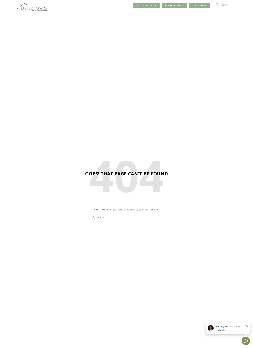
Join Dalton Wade (146, 6)
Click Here (99, 209)
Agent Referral (174, 6)
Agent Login (199, 6)
